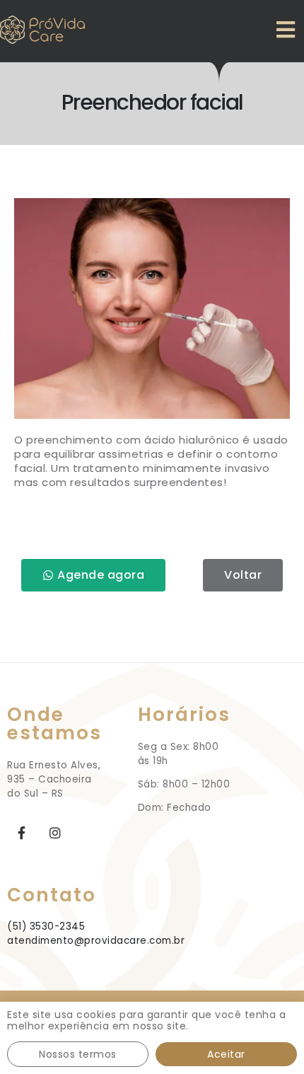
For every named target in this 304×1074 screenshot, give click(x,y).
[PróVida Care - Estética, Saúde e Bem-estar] (42, 29)
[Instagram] (55, 832)
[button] (93, 575)
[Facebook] (21, 832)
